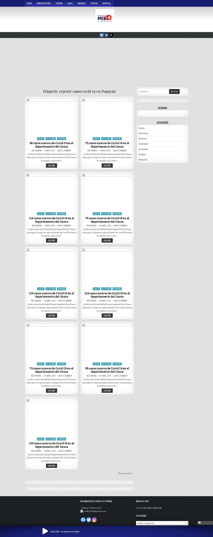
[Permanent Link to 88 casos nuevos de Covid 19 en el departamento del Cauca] (52, 117)
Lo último (50, 138)
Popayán (59, 3)
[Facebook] (106, 35)
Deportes (106, 3)
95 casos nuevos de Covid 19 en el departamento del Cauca (107, 370)
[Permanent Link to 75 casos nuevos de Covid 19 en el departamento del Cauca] (107, 117)
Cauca (70, 3)
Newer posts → (126, 473)
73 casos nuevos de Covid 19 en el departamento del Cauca (51, 370)
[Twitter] (102, 35)
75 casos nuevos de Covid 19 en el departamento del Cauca (107, 144)
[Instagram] (94, 519)
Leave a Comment (64, 150)
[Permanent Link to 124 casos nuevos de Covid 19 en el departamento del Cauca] (107, 267)
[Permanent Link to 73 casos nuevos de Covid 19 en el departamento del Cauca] (52, 342)
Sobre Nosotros (43, 3)
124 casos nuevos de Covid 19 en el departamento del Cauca (107, 294)
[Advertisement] (106, 61)
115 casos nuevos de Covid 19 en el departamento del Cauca (51, 294)
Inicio (29, 3)
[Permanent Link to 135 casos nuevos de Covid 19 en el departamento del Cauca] (52, 417)
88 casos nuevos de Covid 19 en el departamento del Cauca (52, 144)
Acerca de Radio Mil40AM (149, 508)
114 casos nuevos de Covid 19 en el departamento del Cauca (51, 219)
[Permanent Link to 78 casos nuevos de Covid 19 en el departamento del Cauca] (107, 192)
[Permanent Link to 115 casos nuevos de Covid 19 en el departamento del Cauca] (52, 267)
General (142, 138)
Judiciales (81, 3)
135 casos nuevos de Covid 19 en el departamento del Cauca (51, 445)
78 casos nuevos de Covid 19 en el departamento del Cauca (107, 219)
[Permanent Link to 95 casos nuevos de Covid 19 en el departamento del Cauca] (107, 342)
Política (94, 3)
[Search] (111, 35)
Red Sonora (37, 150)
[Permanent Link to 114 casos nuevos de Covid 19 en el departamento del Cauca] (52, 192)
